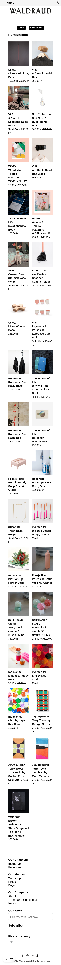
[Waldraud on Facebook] (23, 955)
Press (12, 881)
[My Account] (37, 955)
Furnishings (36, 27)
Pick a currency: (19, 936)
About (12, 896)
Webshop (14, 878)
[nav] (8, 3)
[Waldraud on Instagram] (32, 955)
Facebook (14, 867)
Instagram (15, 863)
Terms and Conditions (22, 899)
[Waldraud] (30, 11)
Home (21, 27)
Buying (12, 885)
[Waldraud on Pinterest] (27, 955)
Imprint (12, 903)
